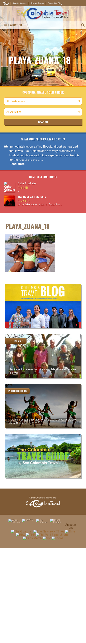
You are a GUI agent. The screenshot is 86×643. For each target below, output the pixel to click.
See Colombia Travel (43, 502)
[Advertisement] (43, 595)
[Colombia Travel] (43, 13)
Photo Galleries (17, 391)
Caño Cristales (27, 183)
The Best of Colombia (32, 197)
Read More (17, 164)
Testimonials (15, 341)
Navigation (15, 25)
